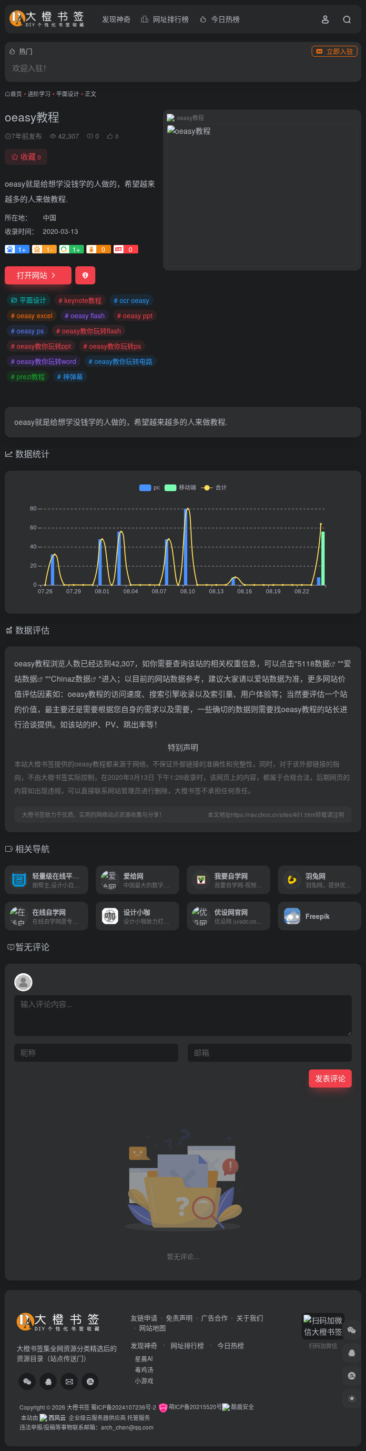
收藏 (30, 156)
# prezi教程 (28, 376)
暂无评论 (32, 946)
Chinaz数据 (71, 678)
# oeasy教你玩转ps (112, 346)
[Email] (69, 1381)
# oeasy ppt (134, 315)
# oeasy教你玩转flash (88, 330)
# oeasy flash (85, 315)
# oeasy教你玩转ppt (41, 346)
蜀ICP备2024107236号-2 (123, 1406)
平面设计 (67, 94)
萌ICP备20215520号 (195, 1406)
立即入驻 (339, 51)
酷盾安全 (242, 1406)
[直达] (83, 880)
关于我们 (249, 1317)
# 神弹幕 (70, 376)
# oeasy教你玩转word (43, 361)
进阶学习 (39, 94)
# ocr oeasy (131, 300)
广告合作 (214, 1317)
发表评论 (330, 1078)
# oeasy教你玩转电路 (120, 361)
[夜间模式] (351, 1398)
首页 (16, 94)
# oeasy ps (27, 330)
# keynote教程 (80, 300)
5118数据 (313, 663)
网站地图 (152, 1327)
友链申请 (144, 1317)
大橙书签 (78, 1406)
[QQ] (48, 1381)
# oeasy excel (31, 315)
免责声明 (179, 1317)
